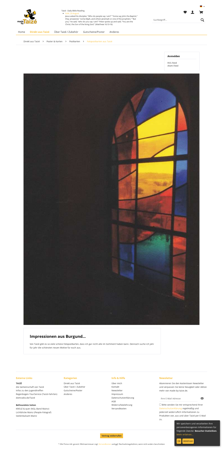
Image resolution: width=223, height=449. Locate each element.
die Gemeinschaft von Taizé (30, 387)
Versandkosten (119, 408)
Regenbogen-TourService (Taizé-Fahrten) (36, 394)
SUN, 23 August (72, 13)
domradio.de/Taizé (25, 397)
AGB (114, 401)
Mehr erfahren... (185, 434)
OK (179, 441)
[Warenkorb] (202, 12)
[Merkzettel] (185, 12)
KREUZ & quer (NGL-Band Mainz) (32, 408)
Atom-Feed (172, 65)
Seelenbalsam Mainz (26, 415)
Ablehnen (188, 441)
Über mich (117, 383)
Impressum (117, 394)
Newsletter (117, 390)
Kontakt (115, 386)
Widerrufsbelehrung (122, 404)
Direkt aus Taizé (72, 383)
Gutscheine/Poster (73, 390)
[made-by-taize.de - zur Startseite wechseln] (27, 16)
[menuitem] (179, 20)
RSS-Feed (172, 62)
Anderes (68, 394)
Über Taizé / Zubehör (74, 386)
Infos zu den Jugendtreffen (29, 390)
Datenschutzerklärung (123, 397)
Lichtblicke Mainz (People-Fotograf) (33, 412)
